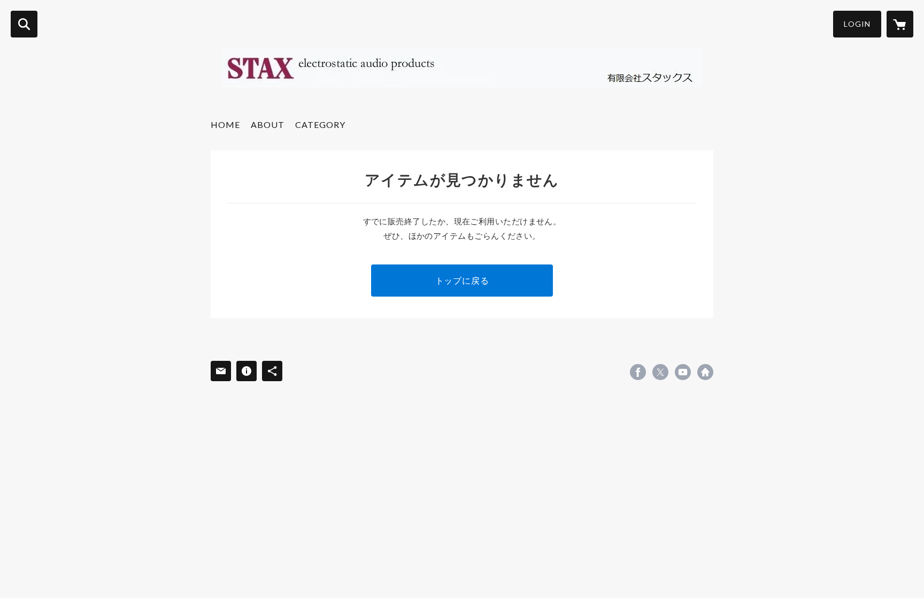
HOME (225, 124)
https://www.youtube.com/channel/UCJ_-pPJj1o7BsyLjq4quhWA (683, 372)
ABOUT (267, 124)
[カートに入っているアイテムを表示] (900, 24)
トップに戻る (462, 280)
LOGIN (857, 23)
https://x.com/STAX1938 (660, 372)
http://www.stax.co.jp (705, 372)
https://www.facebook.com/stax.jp (638, 372)
